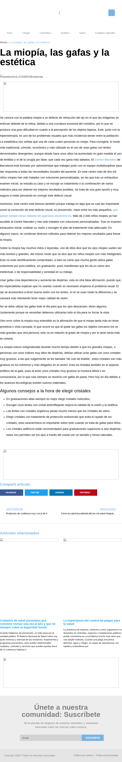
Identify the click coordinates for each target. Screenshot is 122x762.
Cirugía (26, 33)
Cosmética (45, 33)
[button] (111, 13)
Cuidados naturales (105, 33)
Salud (82, 33)
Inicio (9, 33)
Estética (65, 33)
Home (3, 42)
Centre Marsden (105, 159)
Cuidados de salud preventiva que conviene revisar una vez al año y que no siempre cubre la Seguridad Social (27, 624)
